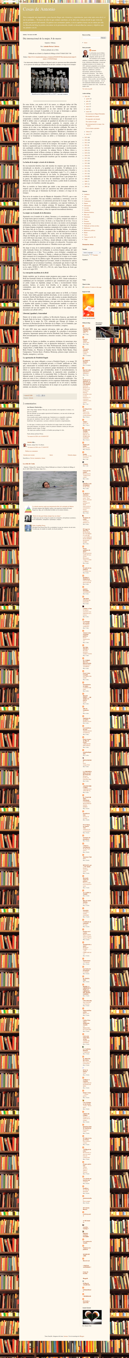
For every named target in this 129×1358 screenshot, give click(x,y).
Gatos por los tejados (86, 471)
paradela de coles (86, 814)
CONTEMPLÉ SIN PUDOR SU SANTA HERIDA (87, 804)
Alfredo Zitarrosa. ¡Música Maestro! (85, 1169)
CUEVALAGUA (87, 1215)
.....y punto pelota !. (85, 1095)
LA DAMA (86, 972)
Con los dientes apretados (92, 128)
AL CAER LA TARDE (87, 893)
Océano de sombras (85, 352)
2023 (86, 142)
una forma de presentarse (87, 969)
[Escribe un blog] (39, 395)
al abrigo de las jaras (87, 409)
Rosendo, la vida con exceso (87, 456)
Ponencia (86, 221)
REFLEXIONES (87, 761)
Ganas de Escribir (85, 1272)
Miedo (84, 702)
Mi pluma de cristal (86, 518)
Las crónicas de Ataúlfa (87, 1242)
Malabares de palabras (87, 1248)
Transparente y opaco (87, 945)
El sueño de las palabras (87, 568)
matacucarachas (87, 1199)
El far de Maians (85, 1070)
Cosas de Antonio (39, 9)
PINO (84, 858)
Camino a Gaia (87, 608)
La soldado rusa (87, 571)
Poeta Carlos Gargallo (86, 674)
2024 (86, 140)
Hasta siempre (86, 1201)
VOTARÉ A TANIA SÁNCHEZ (86, 913)
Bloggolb (85, 1278)
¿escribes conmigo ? (86, 1228)
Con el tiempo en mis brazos (87, 1103)
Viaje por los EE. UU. (90, 237)
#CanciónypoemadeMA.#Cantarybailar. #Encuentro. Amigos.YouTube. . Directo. (87, 557)
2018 (86, 155)
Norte (84, 1073)
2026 (86, 96)
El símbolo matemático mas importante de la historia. (87, 612)
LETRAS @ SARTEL (86, 1080)
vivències (85, 464)
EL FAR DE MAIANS (86, 1190)
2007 (86, 184)
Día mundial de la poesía (92, 116)
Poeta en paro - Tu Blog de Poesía (87, 740)
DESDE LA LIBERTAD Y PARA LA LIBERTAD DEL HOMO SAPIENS (87, 990)
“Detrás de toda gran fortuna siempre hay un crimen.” (46, 516)
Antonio (29, 442)
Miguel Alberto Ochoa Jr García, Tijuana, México (87, 936)
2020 (86, 150)
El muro (85, 363)
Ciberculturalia (87, 1001)
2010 (86, 176)
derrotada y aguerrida (86, 1301)
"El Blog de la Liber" (87, 1150)
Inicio (51, 455)
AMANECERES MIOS (87, 786)
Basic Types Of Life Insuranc (87, 1062)
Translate (95, 255)
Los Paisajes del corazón (86, 622)
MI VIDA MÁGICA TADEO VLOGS (87, 652)
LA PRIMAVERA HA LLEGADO (87, 1027)
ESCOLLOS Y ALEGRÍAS (86, 665)
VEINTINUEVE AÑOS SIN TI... (87, 790)
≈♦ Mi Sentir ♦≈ (86, 1221)
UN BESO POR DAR (87, 688)
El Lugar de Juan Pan (86, 530)
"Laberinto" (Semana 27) (86, 521)
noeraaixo (85, 910)
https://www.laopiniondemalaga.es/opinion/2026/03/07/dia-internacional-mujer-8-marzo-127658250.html (52, 58)
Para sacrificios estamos (86, 1142)
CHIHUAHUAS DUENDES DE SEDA (87, 1084)
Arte (85, 197)
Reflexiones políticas (89, 230)
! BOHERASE (87, 1296)
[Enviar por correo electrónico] (37, 395)
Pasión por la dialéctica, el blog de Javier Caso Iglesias (87, 382)
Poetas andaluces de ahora (86, 550)
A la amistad (86, 962)
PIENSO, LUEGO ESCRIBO (86, 1235)
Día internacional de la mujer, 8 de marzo (95, 125)
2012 (86, 171)
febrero (88, 131)
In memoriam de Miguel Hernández (95, 114)
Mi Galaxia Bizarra (86, 1208)
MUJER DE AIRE (86, 1255)
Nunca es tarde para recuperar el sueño (87, 884)
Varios (86, 235)
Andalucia (87, 194)
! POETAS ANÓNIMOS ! (87, 1266)
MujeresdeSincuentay (87, 1011)
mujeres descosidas (86, 589)
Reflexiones (87, 228)
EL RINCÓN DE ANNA (86, 1059)
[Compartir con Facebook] (42, 395)
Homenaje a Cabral (86, 1130)
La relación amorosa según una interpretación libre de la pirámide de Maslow (53, 506)
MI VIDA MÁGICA (85, 648)
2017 (86, 158)
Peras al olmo (86, 448)
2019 (86, 153)
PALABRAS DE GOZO (87, 677)
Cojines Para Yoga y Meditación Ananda (86, 1022)
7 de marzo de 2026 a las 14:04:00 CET (38, 436)
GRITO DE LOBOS (86, 1114)
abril (87, 109)
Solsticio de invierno (86, 817)
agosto (88, 99)
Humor (86, 203)
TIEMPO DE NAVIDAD (86, 1041)
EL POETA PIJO (86, 979)
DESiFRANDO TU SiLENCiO (87, 1127)
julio (87, 101)
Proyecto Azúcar (85, 340)
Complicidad (86, 1052)
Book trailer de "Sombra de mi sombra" (87, 475)
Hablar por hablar (86, 445)
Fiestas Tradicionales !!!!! (86, 639)
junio (87, 104)
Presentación (87, 223)
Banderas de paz (87, 721)
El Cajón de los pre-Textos (87, 1139)
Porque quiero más (87, 1165)
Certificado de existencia (87, 922)
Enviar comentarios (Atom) (38, 458)
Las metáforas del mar (87, 728)
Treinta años (86, 342)
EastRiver (85, 1188)
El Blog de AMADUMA (86, 1284)
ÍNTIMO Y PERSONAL (86, 578)
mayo (87, 106)
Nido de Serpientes (86, 709)
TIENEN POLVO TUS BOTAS (87, 731)
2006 (86, 186)
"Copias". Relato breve (87, 1106)
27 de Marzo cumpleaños (86, 625)
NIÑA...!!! (85, 332)
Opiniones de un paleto (86, 719)
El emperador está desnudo (93, 119)
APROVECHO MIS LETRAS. (87, 744)
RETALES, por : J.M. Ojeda (87, 866)
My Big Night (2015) (86, 849)
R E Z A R (85, 423)
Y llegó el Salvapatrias (86, 846)
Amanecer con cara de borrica (86, 830)
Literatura (86, 210)
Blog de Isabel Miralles (87, 901)
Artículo (31, 398)
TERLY (85, 422)
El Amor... (85, 904)
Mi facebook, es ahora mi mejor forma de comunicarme (87, 1155)
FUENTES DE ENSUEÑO (86, 601)
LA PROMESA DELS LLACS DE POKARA (87, 773)
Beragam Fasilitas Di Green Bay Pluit (87, 777)
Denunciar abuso (87, 244)
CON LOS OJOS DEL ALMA (86, 1037)
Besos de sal (86, 1261)
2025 (86, 137)
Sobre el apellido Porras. (39, 525)
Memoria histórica (89, 212)
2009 (86, 179)
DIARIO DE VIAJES (86, 430)
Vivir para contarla (86, 349)
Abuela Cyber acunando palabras (87, 634)
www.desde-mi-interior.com (87, 1179)
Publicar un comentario (31, 451)
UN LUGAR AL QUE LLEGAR (87, 581)
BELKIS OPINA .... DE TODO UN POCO (87, 698)
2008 (86, 181)
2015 (86, 163)
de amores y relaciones (86, 494)
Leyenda (86, 208)
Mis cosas (86, 214)
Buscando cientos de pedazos (85, 879)
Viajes (85, 239)
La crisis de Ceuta (29, 464)
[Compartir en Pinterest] (44, 395)
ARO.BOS (86, 599)
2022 (86, 145)
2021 (86, 148)
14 (83, 712)
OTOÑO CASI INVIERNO (87, 484)
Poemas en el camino (86, 932)
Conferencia (87, 201)
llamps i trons (87, 1093)
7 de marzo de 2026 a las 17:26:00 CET (38, 447)
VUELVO (85, 1182)
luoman (66, 1336)
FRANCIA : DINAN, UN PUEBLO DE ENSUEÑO (86, 435)
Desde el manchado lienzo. (85, 869)
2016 (86, 161)
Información (87, 205)
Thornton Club (87, 857)
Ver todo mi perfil (87, 89)
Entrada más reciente (29, 455)
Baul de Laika (87, 370)
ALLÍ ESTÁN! (86, 592)
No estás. (85, 925)
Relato (86, 232)
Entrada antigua (72, 455)
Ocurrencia (87, 217)
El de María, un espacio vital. (86, 826)
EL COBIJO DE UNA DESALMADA (87, 661)
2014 (86, 166)
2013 (86, 168)
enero (87, 134)
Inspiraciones (86, 961)
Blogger (82, 1336)
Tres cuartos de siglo (91, 121)
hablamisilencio (87, 1290)
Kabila (85, 454)
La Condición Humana (87, 1049)
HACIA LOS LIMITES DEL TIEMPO (87, 329)
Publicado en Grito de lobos (91, 226)
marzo (88, 111)
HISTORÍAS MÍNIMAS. (86, 372)
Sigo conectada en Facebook (87, 1003)
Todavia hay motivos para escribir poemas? (87, 413)
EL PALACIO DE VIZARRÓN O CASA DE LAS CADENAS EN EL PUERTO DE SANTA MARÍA (87, 537)
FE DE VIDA (86, 487)
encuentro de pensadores (86, 838)
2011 (86, 173)
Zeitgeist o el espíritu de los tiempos (86, 1118)
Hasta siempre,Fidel (86, 764)
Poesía (86, 219)
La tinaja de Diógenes (86, 361)
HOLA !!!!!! (86, 1013)
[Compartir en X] (41, 395)
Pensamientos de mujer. (87, 685)
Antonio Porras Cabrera (51, 46)
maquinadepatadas (87, 753)
